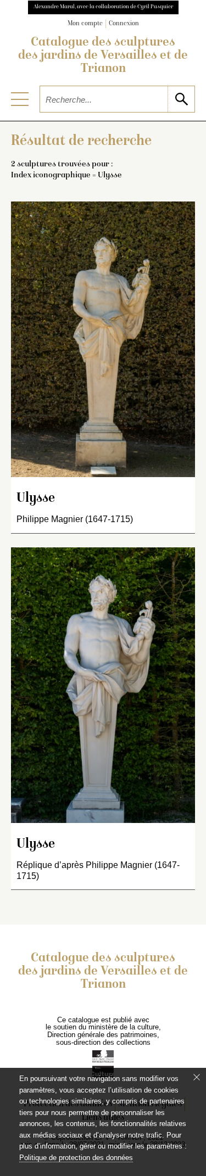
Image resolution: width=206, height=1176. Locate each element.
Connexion (124, 23)
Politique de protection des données (76, 1157)
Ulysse (35, 499)
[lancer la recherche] (181, 99)
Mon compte (85, 23)
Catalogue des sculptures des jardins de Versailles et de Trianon (103, 56)
